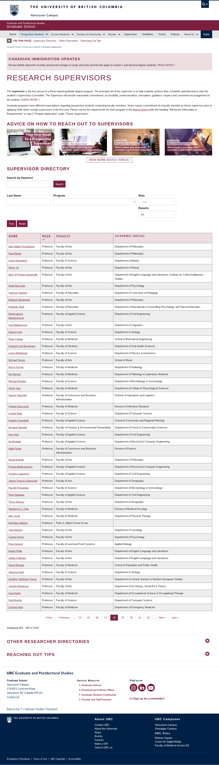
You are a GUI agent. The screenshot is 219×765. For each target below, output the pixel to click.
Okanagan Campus (166, 728)
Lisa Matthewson (17, 325)
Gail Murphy (15, 600)
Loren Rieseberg (17, 260)
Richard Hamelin (17, 427)
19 (124, 617)
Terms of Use (40, 759)
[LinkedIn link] (142, 687)
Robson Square (163, 737)
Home (12, 34)
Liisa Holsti (14, 593)
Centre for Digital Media (168, 741)
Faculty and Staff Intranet (96, 699)
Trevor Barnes (16, 501)
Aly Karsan (14, 374)
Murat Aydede (16, 459)
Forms (162, 34)
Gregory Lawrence (18, 473)
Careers (99, 739)
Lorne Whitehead (17, 353)
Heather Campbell (18, 420)
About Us (189, 34)
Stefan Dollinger (17, 558)
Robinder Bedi (16, 306)
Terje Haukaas (16, 494)
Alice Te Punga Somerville (22, 274)
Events (98, 736)
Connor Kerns (16, 537)
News (98, 732)
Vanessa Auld (16, 572)
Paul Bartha (14, 253)
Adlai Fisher (15, 448)
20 (132, 617)
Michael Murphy (17, 381)
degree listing (140, 109)
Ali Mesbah (14, 441)
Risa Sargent (15, 544)
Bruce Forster (16, 367)
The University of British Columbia (14, 10)
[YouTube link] (151, 687)
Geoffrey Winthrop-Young (22, 579)
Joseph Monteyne (18, 586)
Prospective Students (32, 34)
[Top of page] (10, 40)
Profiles (40, 708)
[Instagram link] (133, 687)
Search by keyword (20, 177)
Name (13, 235)
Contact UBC (102, 724)
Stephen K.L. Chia (18, 508)
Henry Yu (13, 267)
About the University (106, 728)
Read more (165, 65)
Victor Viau (14, 388)
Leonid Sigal (15, 413)
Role (141, 195)
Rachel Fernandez (18, 487)
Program (59, 195)
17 (107, 617)
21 (141, 617)
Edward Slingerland (19, 299)
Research (52, 708)
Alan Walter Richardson (21, 246)
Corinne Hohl (15, 607)
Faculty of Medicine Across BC (172, 745)
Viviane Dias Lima (18, 406)
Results (143, 208)
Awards (112, 34)
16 (98, 617)
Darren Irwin (15, 332)
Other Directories (68, 40)
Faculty (63, 235)
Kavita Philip (15, 551)
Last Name (14, 195)
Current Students (60, 34)
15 (89, 617)
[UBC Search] (205, 4)
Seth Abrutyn (15, 530)
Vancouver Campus (166, 724)
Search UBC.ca (103, 747)
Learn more (29, 99)
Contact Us (13, 696)
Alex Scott (14, 515)
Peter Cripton (15, 339)
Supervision (130, 34)
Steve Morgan (16, 565)
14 (81, 617)
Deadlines (147, 34)
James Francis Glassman (22, 480)
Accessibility (74, 759)
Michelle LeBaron (18, 522)
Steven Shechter (17, 395)
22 (149, 617)
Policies (175, 34)
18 (115, 617)
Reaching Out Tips (91, 40)
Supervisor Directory (44, 40)
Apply (206, 34)
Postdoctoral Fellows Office (98, 690)
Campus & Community (89, 34)
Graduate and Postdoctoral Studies (109, 674)
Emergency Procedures (18, 759)
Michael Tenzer (16, 360)
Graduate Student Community (99, 694)
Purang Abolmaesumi (20, 466)
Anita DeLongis (16, 285)
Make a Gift (101, 743)
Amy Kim (13, 434)
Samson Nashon (17, 292)
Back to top (13, 708)
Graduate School (14, 47)
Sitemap (29, 708)
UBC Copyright (57, 759)
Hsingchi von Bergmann (21, 346)
